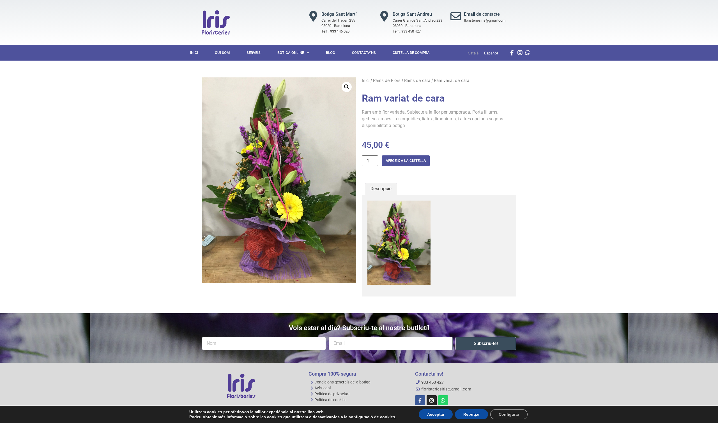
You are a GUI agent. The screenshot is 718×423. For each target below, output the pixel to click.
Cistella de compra (411, 52)
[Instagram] (520, 53)
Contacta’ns (364, 52)
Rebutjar (471, 414)
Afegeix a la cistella (406, 160)
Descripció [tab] (381, 188)
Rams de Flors (387, 80)
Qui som (222, 52)
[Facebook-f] (512, 53)
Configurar (509, 414)
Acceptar (435, 414)
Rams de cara (417, 80)
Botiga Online (290, 52)
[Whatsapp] (528, 53)
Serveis (254, 52)
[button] (347, 87)
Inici (194, 52)
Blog (330, 52)
